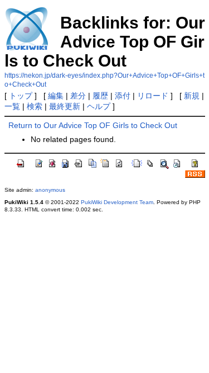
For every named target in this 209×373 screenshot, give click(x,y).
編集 (56, 95)
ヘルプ (98, 106)
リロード (152, 95)
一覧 (12, 106)
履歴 (100, 95)
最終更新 (64, 106)
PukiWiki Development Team (117, 202)
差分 (78, 95)
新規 (192, 95)
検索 (34, 106)
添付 (122, 95)
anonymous (50, 190)
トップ (20, 95)
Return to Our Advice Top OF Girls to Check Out (92, 125)
